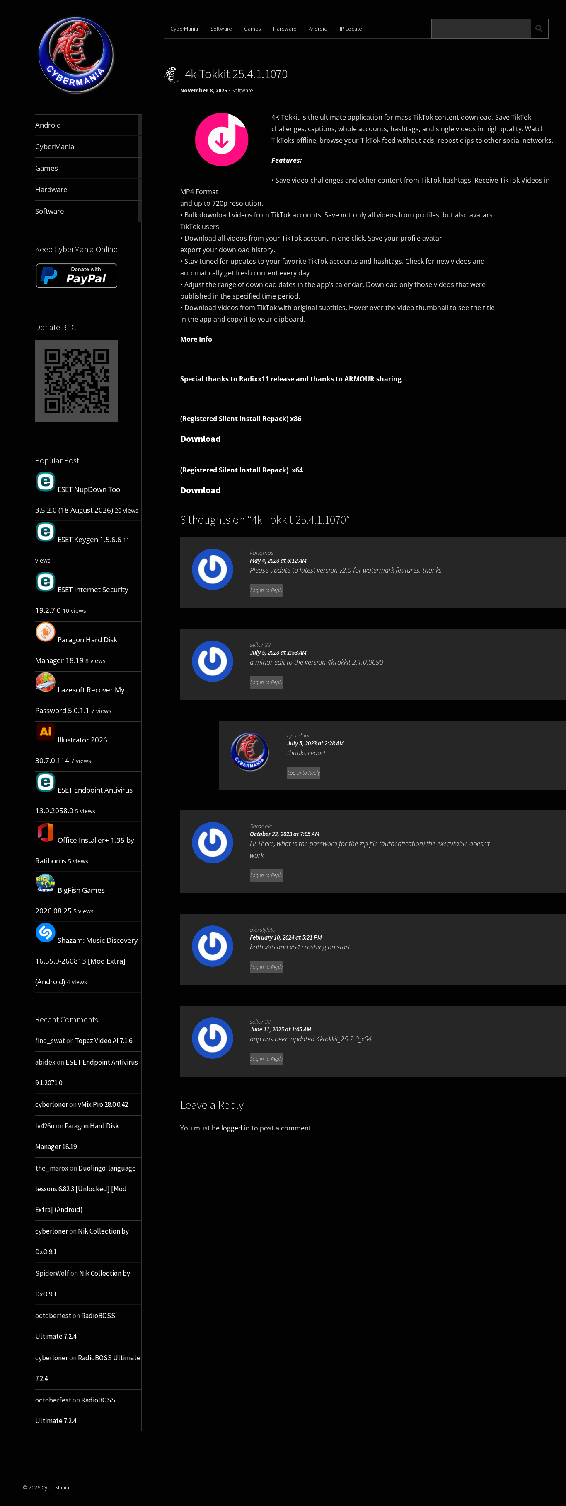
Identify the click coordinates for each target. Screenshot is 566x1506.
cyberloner (51, 1104)
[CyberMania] (76, 94)
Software (221, 28)
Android (318, 28)
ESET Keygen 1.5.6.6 (89, 539)
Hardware (284, 28)
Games (252, 28)
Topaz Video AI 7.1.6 (103, 1040)
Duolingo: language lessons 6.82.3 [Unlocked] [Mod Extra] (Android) (85, 1189)
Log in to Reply (266, 590)
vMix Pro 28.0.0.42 (103, 1104)
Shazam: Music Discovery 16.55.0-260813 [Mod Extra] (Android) (86, 960)
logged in (235, 1128)
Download (200, 438)
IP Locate (351, 28)
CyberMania (184, 28)
